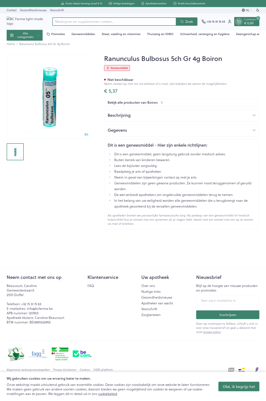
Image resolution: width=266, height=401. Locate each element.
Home (11, 44)
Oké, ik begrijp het (239, 386)
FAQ (90, 285)
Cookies (85, 370)
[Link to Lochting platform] (256, 369)
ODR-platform (103, 370)
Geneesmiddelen (83, 34)
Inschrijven (227, 314)
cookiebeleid (107, 393)
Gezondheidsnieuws (33, 10)
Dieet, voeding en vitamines (121, 34)
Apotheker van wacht (157, 303)
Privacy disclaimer (64, 370)
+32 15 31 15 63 (31, 303)
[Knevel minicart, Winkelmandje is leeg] (239, 21)
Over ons (148, 285)
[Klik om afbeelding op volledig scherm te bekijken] (49, 96)
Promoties (58, 34)
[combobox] (114, 21)
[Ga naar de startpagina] (27, 21)
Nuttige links (151, 291)
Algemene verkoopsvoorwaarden (28, 370)
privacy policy (211, 332)
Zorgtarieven (151, 314)
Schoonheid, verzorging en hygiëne (204, 34)
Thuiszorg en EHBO (160, 34)
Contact (12, 10)
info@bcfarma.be (40, 308)
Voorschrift (57, 10)
